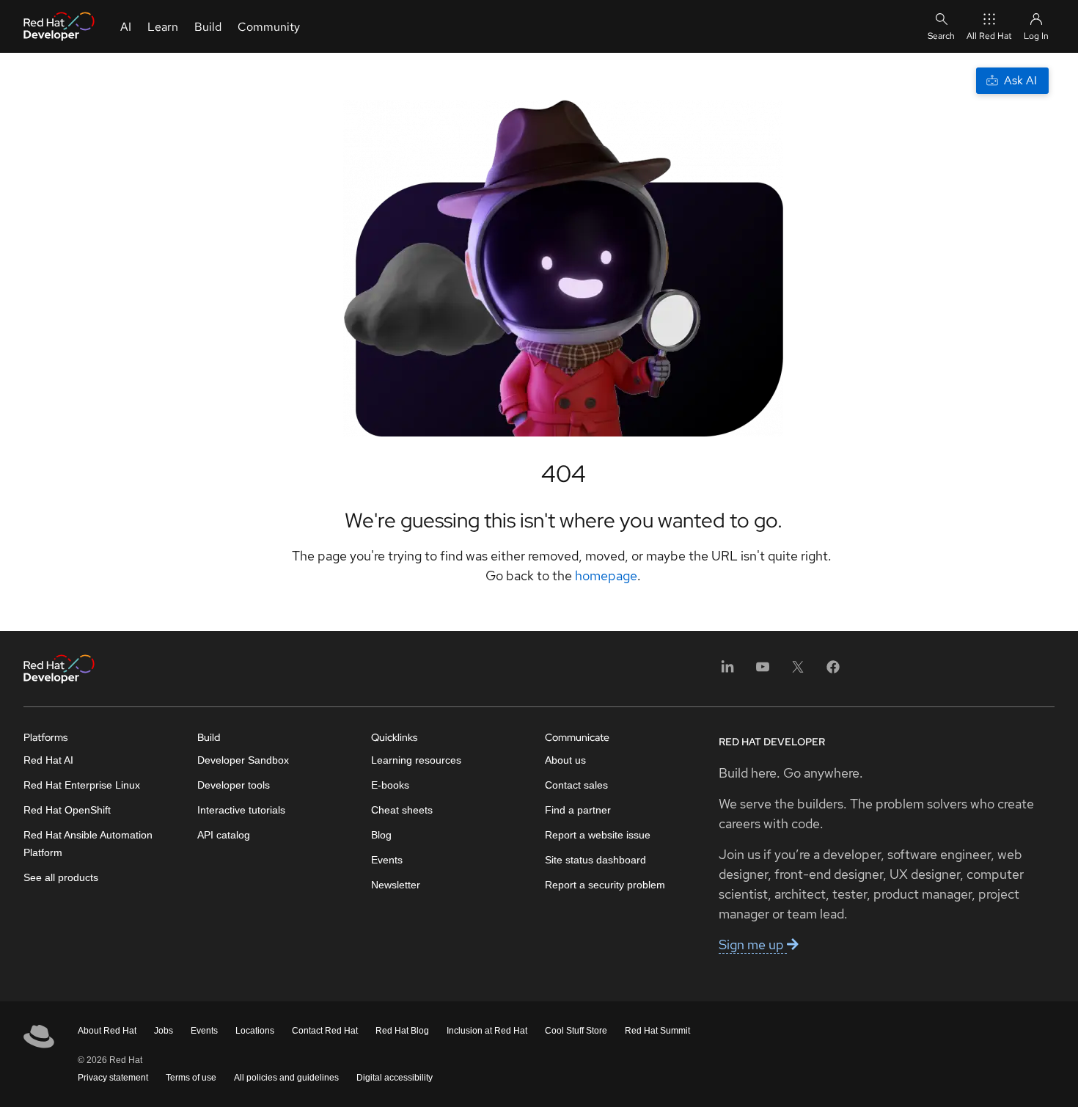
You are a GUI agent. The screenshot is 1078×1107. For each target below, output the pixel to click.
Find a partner (578, 810)
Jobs (163, 1031)
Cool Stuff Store (576, 1031)
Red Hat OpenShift (67, 810)
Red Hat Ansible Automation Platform (88, 843)
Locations (254, 1031)
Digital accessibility (394, 1078)
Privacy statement (113, 1078)
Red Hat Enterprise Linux (81, 785)
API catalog (223, 835)
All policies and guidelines (286, 1078)
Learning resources (416, 760)
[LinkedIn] (727, 671)
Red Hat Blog (402, 1031)
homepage (606, 575)
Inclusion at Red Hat (487, 1031)
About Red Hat (107, 1031)
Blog (381, 835)
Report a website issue (597, 835)
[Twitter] (798, 671)
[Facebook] (833, 671)
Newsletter (395, 885)
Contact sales (576, 785)
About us (565, 760)
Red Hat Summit (657, 1031)
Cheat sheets (402, 810)
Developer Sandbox (243, 760)
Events (387, 860)
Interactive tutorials (241, 810)
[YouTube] (762, 671)
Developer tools (233, 785)
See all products (60, 877)
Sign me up (753, 944)
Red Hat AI (48, 760)
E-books (390, 785)
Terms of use (191, 1078)
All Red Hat (989, 36)
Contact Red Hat (325, 1031)
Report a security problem (605, 885)
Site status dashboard (595, 860)
